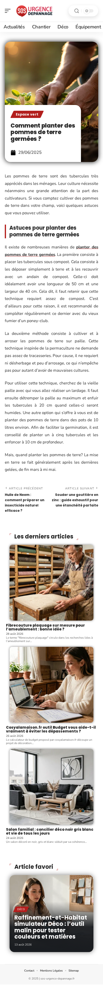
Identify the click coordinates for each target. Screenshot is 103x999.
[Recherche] (76, 11)
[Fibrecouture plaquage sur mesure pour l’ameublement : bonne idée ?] (51, 583)
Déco (21, 909)
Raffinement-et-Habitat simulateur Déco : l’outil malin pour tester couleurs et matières (50, 927)
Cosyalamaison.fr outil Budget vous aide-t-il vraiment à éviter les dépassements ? (51, 729)
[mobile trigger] (9, 11)
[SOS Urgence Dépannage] (34, 11)
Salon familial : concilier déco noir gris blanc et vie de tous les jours (49, 831)
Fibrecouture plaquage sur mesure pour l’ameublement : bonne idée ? (45, 627)
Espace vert (27, 114)
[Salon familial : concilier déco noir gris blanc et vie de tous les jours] (51, 787)
